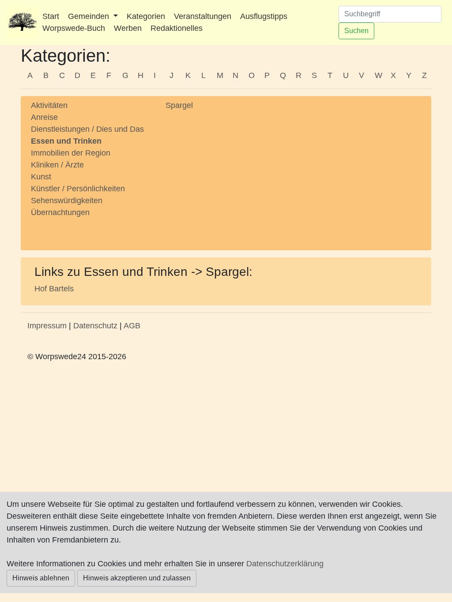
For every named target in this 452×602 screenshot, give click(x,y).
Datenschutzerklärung (285, 563)
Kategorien (146, 16)
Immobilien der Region (70, 153)
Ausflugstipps (263, 16)
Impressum (47, 325)
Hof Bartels (54, 288)
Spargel (179, 105)
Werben (128, 28)
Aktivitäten (49, 105)
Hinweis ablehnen (40, 578)
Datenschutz (95, 325)
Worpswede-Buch (73, 28)
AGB (132, 325)
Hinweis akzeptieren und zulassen (137, 578)
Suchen (356, 30)
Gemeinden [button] (89, 16)
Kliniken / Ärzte (57, 164)
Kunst (41, 176)
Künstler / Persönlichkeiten (78, 188)
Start (50, 16)
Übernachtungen (60, 212)
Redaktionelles (177, 28)
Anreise (44, 117)
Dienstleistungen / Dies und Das (87, 129)
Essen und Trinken (66, 141)
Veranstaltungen (202, 16)
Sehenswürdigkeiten (66, 200)
